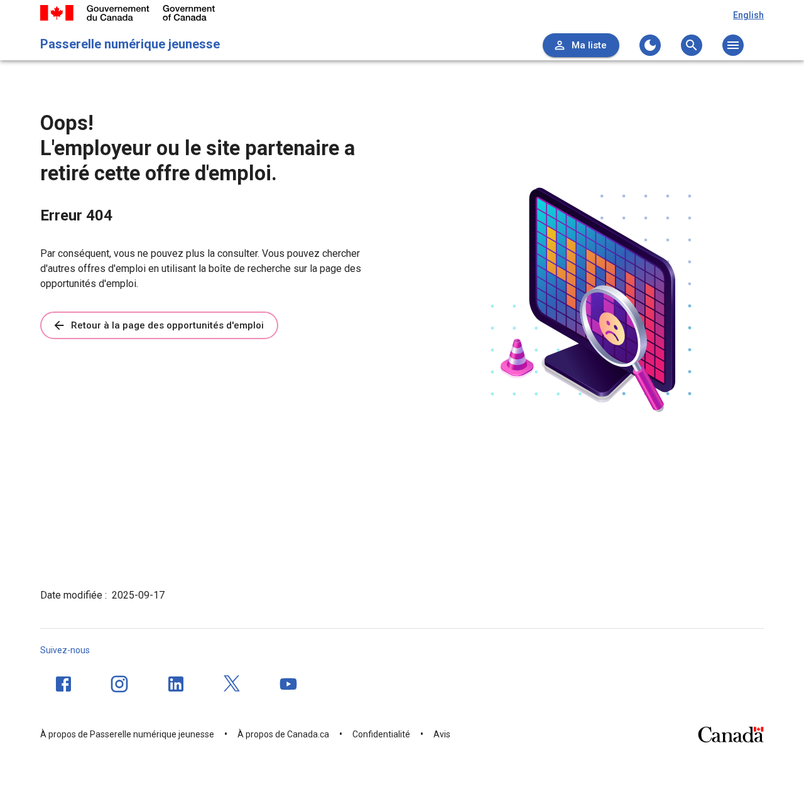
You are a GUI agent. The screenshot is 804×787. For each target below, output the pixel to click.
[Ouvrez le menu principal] (733, 45)
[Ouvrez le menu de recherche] (691, 45)
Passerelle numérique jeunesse (130, 44)
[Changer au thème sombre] (650, 45)
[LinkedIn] (175, 684)
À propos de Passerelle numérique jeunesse (127, 734)
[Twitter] (232, 684)
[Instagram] (119, 684)
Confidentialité (381, 734)
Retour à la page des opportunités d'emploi (167, 325)
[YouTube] (288, 684)
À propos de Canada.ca (283, 734)
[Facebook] (63, 684)
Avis (441, 734)
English (748, 15)
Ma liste (589, 45)
